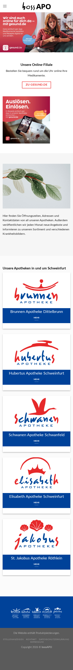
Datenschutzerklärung (54, 639)
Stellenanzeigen (13, 639)
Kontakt (31, 639)
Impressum (37, 642)
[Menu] (5, 6)
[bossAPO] (36, 6)
